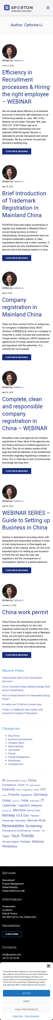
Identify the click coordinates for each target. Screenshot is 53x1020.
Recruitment (14, 760)
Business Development (20, 739)
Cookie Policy (17, 1016)
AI (3, 780)
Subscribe (11, 934)
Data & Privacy (9, 913)
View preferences (26, 1009)
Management (7, 811)
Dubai (18, 790)
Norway (8, 815)
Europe (4, 795)
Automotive (13, 780)
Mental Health (33, 810)
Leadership (9, 805)
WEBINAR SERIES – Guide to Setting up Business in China (26, 520)
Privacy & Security (32, 1016)
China (32, 780)
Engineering (28, 790)
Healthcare (16, 801)
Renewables (13, 825)
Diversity (8, 789)
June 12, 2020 (8, 66)
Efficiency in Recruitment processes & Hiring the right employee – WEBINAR (26, 87)
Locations (7, 910)
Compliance (9, 784)
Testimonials (8, 906)
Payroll (11, 753)
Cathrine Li (18, 60)
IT (42, 800)
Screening (34, 826)
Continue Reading (16, 151)
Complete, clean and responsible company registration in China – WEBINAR (24, 414)
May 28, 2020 (7, 187)
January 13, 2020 (9, 605)
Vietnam (25, 841)
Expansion (26, 794)
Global (6, 800)
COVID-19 (23, 785)
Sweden (36, 831)
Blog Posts (14, 735)
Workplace (9, 846)
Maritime (19, 810)
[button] (48, 965)
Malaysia (36, 805)
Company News (16, 742)
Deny (26, 1001)
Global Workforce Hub (13, 890)
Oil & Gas (22, 815)
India (25, 800)
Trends (27, 835)
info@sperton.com (11, 954)
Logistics (23, 805)
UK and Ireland (10, 841)
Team (6, 836)
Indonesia (34, 801)
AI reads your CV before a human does (22, 704)
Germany (41, 795)
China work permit (25, 612)
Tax (43, 831)
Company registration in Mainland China (22, 307)
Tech (15, 836)
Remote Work (36, 820)
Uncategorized (15, 764)
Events (13, 794)
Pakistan (34, 815)
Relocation (20, 820)
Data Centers (35, 785)
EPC (43, 789)
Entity (36, 790)
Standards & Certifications (16, 830)
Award (24, 781)
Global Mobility (16, 746)
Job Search (14, 750)
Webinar (38, 841)
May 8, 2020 (7, 293)
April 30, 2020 (7, 392)
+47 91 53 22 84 (10, 958)
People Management (19, 757)
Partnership (8, 820)
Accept (26, 993)
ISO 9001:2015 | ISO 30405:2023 (19, 917)
